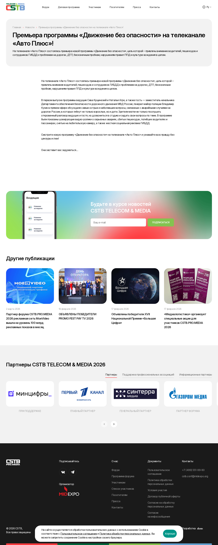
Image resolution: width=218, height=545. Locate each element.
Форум (45, 7)
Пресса (137, 7)
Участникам (95, 7)
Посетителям (117, 7)
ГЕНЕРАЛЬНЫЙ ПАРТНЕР (135, 411)
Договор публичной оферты (164, 496)
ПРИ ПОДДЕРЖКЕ (30, 411)
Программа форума (123, 476)
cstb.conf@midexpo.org (195, 476)
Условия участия (157, 490)
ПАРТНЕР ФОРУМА (188, 411)
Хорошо (170, 533)
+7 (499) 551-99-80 (193, 470)
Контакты (155, 7)
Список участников (123, 488)
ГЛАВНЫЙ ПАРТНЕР (82, 411)
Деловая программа (69, 7)
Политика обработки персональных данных (124, 533)
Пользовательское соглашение (78, 533)
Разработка (189, 528)
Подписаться (160, 222)
